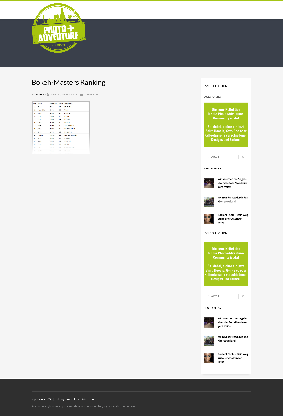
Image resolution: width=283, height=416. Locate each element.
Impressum (38, 399)
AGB (49, 399)
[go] (243, 157)
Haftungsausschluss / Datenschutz (75, 399)
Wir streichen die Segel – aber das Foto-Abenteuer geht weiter (232, 182)
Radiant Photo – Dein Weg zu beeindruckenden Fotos (233, 218)
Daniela (39, 94)
